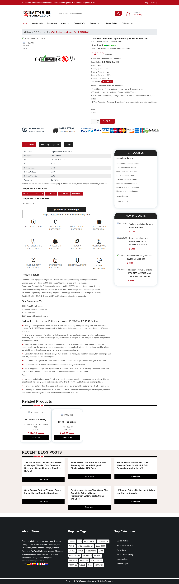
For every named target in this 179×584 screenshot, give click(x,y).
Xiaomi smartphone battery (126, 179)
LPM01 (80, 551)
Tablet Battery (122, 550)
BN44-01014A (74, 556)
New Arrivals (37, 23)
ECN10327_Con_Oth (110, 62)
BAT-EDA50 (87, 556)
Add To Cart (107, 121)
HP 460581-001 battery (35, 420)
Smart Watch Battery (125, 555)
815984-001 (76, 194)
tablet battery (122, 202)
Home (24, 23)
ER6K (101, 551)
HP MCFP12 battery (67, 422)
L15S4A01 (99, 565)
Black (95, 113)
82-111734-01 (91, 551)
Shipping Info (127, 23)
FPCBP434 (73, 560)
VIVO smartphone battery (126, 167)
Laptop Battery (122, 541)
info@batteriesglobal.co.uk (84, 3)
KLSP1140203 (89, 541)
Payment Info (95, 23)
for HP (53, 164)
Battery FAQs (79, 23)
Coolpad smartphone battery (127, 183)
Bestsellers (52, 23)
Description (29, 145)
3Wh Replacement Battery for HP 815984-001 (70, 32)
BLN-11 (72, 546)
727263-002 (64, 194)
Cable (90, 565)
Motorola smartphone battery (127, 187)
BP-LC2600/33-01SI (85, 546)
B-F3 (80, 541)
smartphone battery (125, 158)
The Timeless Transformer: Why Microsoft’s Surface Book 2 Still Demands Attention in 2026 (132, 465)
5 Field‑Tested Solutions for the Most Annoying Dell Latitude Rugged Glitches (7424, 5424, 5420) (88, 465)
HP (47, 32)
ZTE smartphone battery (125, 175)
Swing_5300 (100, 546)
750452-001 (38, 194)
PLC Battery (38, 32)
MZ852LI (97, 556)
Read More (43, 479)
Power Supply (122, 564)
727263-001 (51, 194)
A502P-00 (73, 565)
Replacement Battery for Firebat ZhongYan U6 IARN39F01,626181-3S (139, 241)
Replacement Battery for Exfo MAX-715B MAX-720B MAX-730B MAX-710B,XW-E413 (140, 273)
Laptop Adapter (123, 559)
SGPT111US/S (96, 560)
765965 (82, 565)
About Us (65, 23)
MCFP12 (26, 194)
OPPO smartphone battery (126, 171)
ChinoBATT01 (103, 541)
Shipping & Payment (50, 145)
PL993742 (84, 560)
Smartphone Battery (125, 545)
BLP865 (72, 541)
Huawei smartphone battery (127, 191)
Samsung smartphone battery (127, 163)
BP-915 (72, 551)
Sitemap (154, 2)
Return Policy (111, 23)
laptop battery (122, 196)
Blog (146, 2)
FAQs (68, 145)
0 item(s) (138, 14)
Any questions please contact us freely (106, 41)
